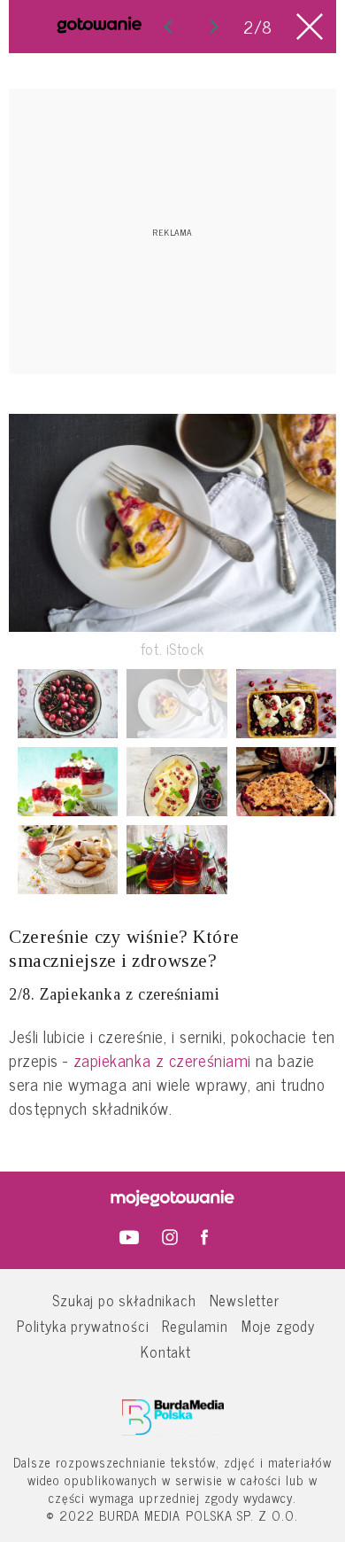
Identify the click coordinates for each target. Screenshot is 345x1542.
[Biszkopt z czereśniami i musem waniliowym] (176, 781)
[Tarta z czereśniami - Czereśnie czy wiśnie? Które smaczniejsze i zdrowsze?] (214, 26)
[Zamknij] (309, 26)
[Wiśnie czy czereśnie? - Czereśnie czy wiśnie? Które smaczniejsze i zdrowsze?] (168, 26)
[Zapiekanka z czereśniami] (176, 703)
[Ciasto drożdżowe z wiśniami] (286, 781)
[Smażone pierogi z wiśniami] (68, 859)
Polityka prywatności (83, 1325)
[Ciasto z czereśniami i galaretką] (68, 781)
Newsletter (245, 1300)
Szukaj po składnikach (124, 1300)
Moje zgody (278, 1325)
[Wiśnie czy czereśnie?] (68, 703)
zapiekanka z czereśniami (162, 1060)
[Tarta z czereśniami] (286, 703)
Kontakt (166, 1351)
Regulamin (194, 1325)
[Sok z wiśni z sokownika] (176, 859)
